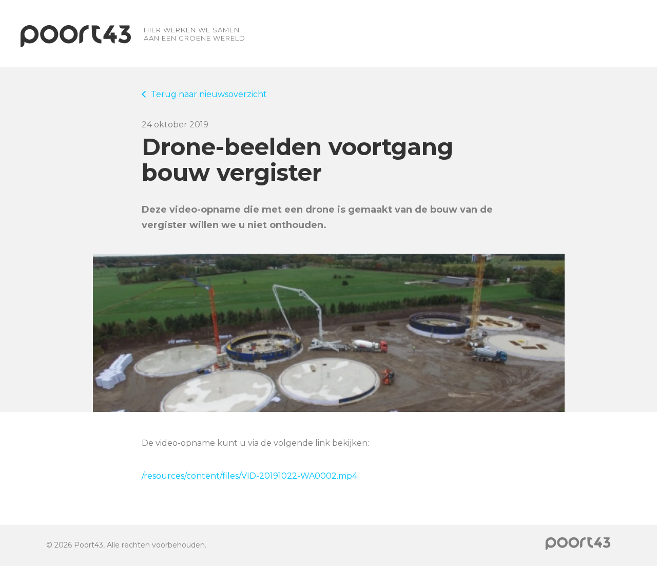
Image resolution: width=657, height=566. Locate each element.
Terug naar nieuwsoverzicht (209, 94)
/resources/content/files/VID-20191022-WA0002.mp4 (249, 476)
